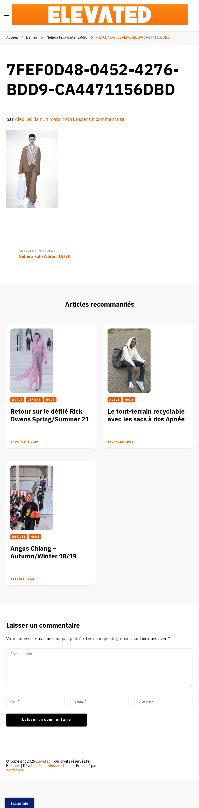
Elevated (43, 761)
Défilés (32, 37)
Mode (50, 400)
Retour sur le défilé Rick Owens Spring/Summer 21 (49, 415)
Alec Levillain (28, 119)
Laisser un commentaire (98, 119)
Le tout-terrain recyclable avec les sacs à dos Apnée (146, 415)
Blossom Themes (61, 766)
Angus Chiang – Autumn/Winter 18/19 (43, 552)
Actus (17, 400)
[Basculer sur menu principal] (6, 15)
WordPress (15, 770)
